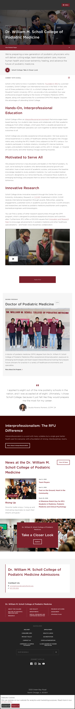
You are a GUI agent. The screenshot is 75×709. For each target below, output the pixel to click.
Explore (37, 541)
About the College (14, 609)
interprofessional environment (37, 119)
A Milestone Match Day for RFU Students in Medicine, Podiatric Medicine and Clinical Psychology (52, 504)
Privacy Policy (27, 636)
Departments (34, 611)
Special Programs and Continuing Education (37, 615)
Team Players (44, 482)
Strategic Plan (56, 614)
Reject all (15, 706)
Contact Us (27, 640)
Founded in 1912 (51, 84)
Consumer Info (27, 633)
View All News (63, 462)
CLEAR (37, 197)
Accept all (6, 706)
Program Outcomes (57, 609)
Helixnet (27, 629)
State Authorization (48, 640)
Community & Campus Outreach (27, 644)
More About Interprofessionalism (17, 445)
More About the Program (13, 369)
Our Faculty (34, 609)
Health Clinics (48, 633)
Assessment (55, 611)
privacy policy (6, 702)
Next (72, 535)
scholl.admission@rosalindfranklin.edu (21, 586)
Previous (3, 535)
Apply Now (37, 279)
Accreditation (48, 636)
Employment (48, 629)
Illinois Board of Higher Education (48, 644)
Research (11, 615)
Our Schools (23, 652)
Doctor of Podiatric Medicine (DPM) (15, 612)
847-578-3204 (14, 588)
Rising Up (10, 502)
